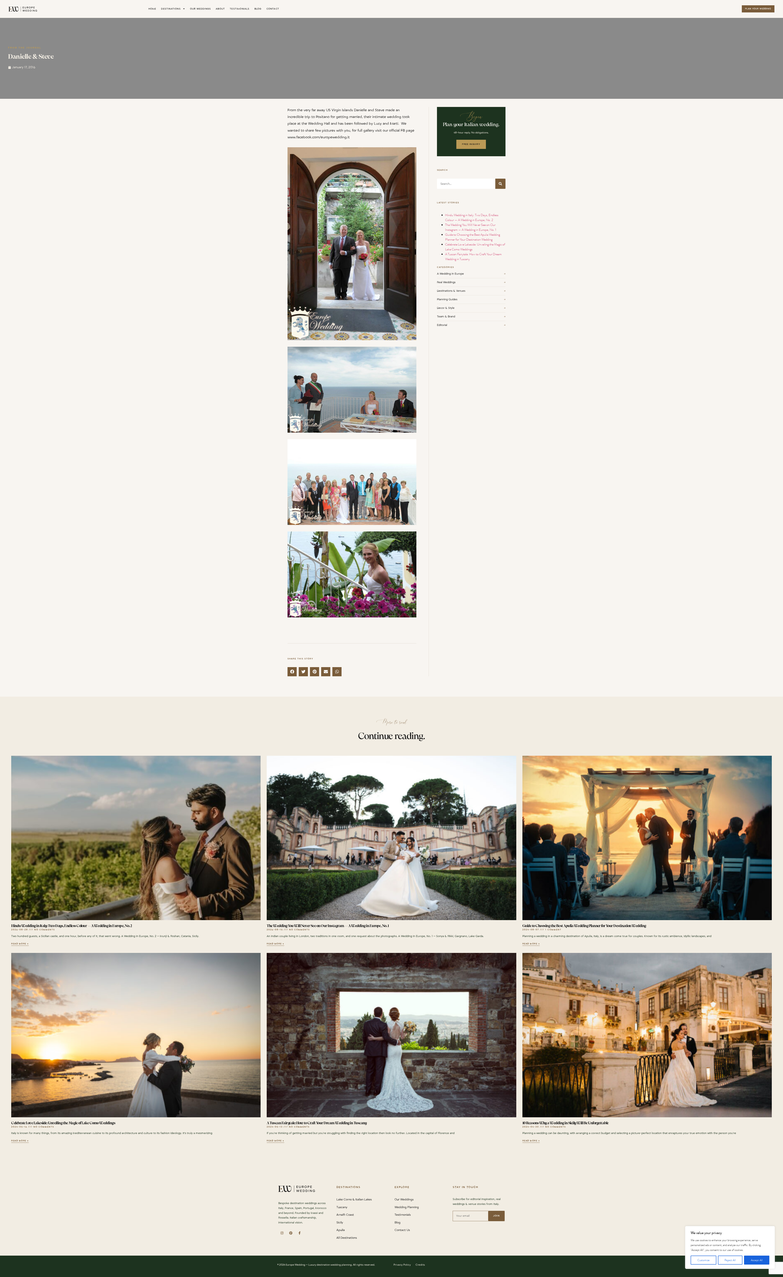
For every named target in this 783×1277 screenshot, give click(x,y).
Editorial (471, 325)
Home (152, 9)
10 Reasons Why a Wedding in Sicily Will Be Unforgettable (565, 1123)
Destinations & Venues (471, 291)
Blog (258, 9)
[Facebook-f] (299, 1232)
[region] (730, 1247)
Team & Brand (471, 316)
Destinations (170, 9)
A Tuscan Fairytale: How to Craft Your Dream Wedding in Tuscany (317, 1123)
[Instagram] (281, 1232)
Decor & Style (471, 308)
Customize (703, 1260)
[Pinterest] (290, 1232)
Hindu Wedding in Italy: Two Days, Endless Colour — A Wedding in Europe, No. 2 (471, 217)
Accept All (757, 1260)
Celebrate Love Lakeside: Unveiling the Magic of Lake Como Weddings (63, 1123)
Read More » (20, 944)
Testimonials (239, 9)
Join (496, 1215)
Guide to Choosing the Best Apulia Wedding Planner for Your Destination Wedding (472, 237)
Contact (273, 9)
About (220, 9)
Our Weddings (200, 9)
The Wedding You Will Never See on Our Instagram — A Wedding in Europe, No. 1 (470, 227)
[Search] (500, 184)
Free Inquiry (471, 144)
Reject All (730, 1260)
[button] (292, 671)
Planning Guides (471, 299)
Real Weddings (471, 282)
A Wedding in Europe (471, 273)
